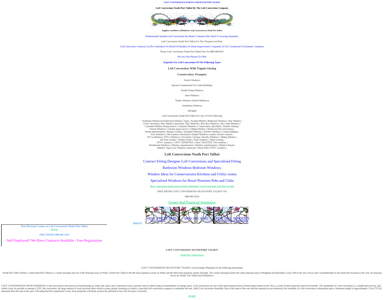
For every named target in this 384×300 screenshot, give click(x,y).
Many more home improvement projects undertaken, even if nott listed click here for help (192, 186)
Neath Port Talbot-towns (192, 255)
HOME (192, 296)
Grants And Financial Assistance (192, 202)
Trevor (54, 229)
